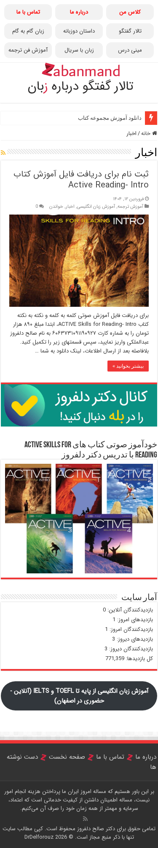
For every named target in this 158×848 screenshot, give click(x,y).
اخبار (70, 206)
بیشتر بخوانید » (128, 366)
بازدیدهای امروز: (134, 619)
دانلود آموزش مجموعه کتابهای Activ (100, 118)
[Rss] (85, 819)
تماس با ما (110, 757)
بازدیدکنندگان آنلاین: (129, 610)
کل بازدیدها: (138, 658)
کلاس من (130, 12)
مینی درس (130, 50)
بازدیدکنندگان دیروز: (130, 648)
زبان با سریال (79, 50)
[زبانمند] (79, 77)
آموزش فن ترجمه (28, 50)
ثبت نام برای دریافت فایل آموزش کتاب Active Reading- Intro (81, 180)
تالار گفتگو (130, 31)
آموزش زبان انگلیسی (96, 206)
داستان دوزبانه (79, 31)
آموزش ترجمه (130, 206)
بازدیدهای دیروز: (134, 639)
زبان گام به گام (28, 31)
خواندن (56, 206)
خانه (146, 133)
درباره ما (145, 757)
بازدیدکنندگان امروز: (130, 629)
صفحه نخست (68, 757)
